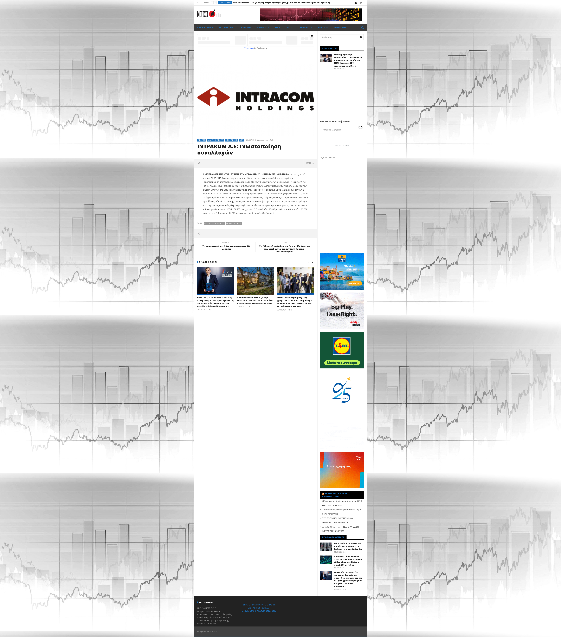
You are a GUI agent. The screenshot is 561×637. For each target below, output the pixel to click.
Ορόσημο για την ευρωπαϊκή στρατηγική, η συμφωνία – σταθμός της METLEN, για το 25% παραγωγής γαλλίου (348, 60)
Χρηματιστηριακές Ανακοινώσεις (334, 495)
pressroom (263, 140)
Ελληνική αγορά (215, 140)
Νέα (241, 140)
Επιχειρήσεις (226, 27)
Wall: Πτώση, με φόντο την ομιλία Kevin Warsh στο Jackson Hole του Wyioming (273, 2)
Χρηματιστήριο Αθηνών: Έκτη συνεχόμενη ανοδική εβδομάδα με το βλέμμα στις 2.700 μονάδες (348, 560)
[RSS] (361, 2)
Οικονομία (245, 27)
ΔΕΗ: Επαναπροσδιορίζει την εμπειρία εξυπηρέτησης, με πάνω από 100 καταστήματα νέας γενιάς (255, 300)
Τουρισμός (340, 27)
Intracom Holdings (214, 223)
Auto (289, 27)
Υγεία (278, 27)
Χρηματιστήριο (226, 2)
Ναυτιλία (323, 27)
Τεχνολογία (305, 27)
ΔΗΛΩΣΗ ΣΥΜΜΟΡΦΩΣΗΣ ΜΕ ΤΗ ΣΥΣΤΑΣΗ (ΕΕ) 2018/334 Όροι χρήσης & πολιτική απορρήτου (259, 607)
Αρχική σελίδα (205, 27)
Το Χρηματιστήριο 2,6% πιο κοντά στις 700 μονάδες (226, 246)
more (309, 163)
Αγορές (201, 140)
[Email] (355, 2)
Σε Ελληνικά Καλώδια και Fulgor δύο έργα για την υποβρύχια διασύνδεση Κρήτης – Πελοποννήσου (284, 247)
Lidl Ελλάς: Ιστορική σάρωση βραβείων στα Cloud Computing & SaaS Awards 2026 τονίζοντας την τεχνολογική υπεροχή (294, 302)
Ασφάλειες (263, 27)
